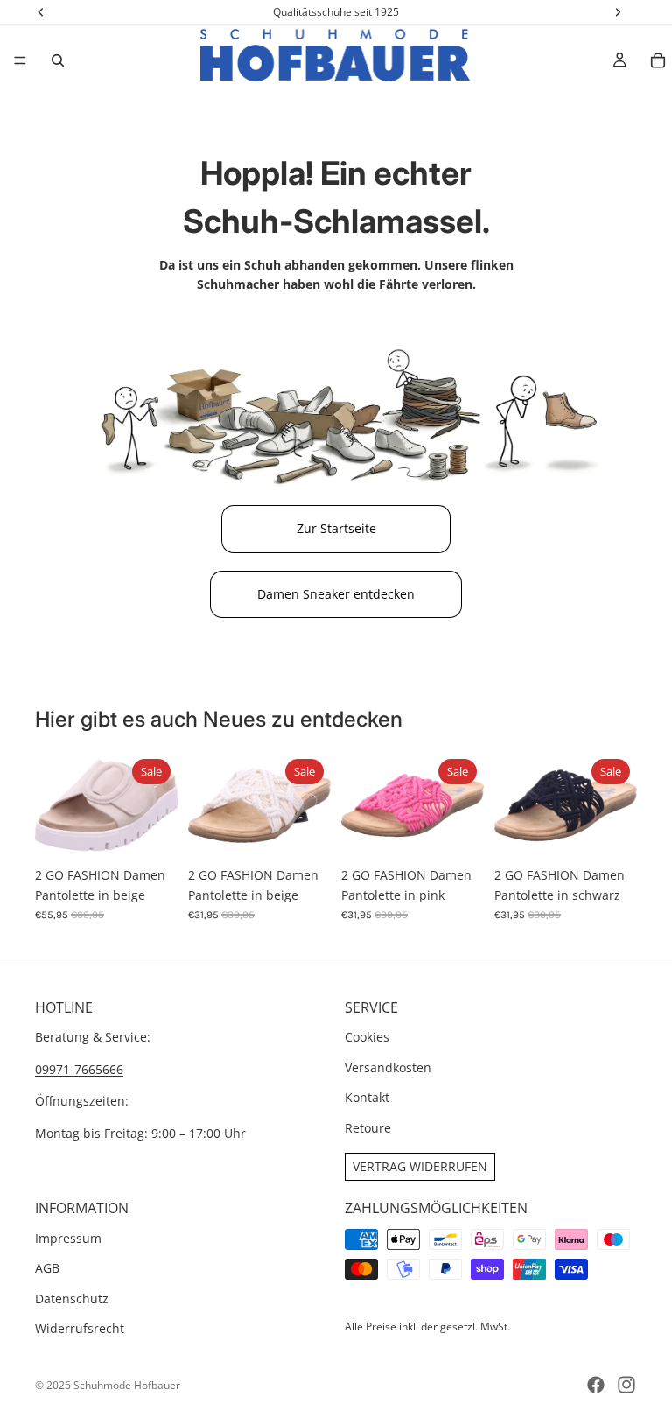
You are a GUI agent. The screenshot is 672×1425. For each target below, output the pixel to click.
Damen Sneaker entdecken (336, 594)
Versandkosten (388, 1067)
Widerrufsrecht (79, 1328)
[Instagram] (626, 1384)
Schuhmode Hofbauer (127, 1385)
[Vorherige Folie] (54, 805)
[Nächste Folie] (158, 805)
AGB (47, 1268)
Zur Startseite (336, 528)
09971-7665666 (79, 1069)
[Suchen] (57, 60)
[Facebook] (595, 1384)
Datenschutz (71, 1298)
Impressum (68, 1238)
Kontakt (367, 1097)
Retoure (368, 1128)
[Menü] (20, 60)
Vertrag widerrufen (420, 1166)
